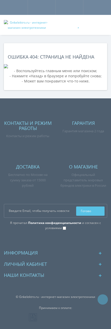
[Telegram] (60, 240)
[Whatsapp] (51, 240)
